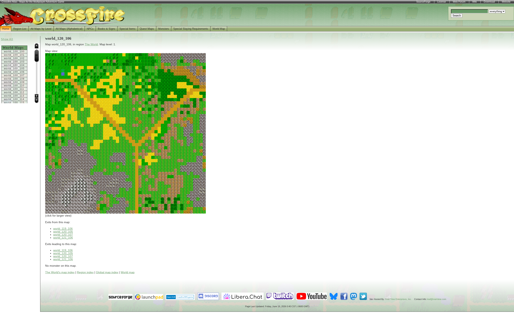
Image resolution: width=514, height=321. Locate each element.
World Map (218, 28)
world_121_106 (63, 237)
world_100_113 (14, 96)
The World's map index (59, 272)
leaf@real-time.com (436, 299)
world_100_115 (14, 102)
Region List (19, 28)
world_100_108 (14, 79)
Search (457, 15)
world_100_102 (14, 58)
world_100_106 (14, 72)
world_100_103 (14, 62)
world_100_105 (14, 68)
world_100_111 (14, 89)
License (441, 1)
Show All (7, 39)
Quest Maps (147, 28)
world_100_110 (14, 85)
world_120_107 (63, 234)
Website (506, 1)
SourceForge (423, 1)
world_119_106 (63, 228)
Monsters (163, 28)
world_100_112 (14, 92)
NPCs (90, 28)
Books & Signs (106, 28)
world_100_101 (14, 55)
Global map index (107, 272)
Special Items (127, 28)
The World (91, 44)
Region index (85, 272)
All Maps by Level (41, 28)
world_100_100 (14, 51)
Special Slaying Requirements (190, 28)
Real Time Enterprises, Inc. (398, 299)
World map (128, 272)
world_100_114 (14, 99)
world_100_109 (14, 82)
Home (5, 28)
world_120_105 (63, 231)
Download (489, 1)
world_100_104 (14, 65)
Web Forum (459, 1)
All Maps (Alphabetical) (69, 28)
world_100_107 (14, 75)
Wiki (474, 1)
